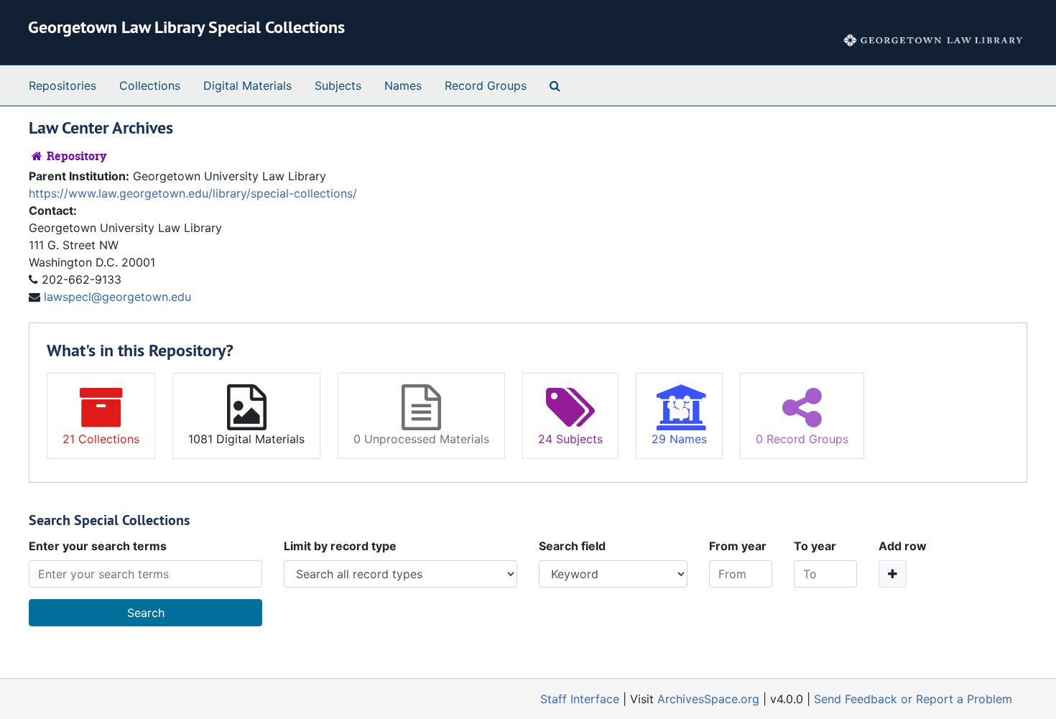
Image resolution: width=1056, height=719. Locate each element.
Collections (149, 85)
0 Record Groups (802, 439)
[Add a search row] (893, 574)
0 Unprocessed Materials (421, 439)
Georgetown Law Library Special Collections (186, 27)
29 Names (679, 439)
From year (737, 546)
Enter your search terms (98, 546)
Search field (572, 546)
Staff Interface (579, 699)
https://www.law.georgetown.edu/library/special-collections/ (193, 193)
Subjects (338, 85)
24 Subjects (570, 439)
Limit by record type (340, 546)
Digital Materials (247, 85)
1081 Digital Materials (246, 439)
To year (815, 546)
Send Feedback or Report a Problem (913, 699)
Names (403, 85)
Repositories (62, 85)
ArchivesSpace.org (708, 699)
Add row (903, 546)
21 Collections (100, 439)
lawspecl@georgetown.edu (117, 296)
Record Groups (486, 85)
